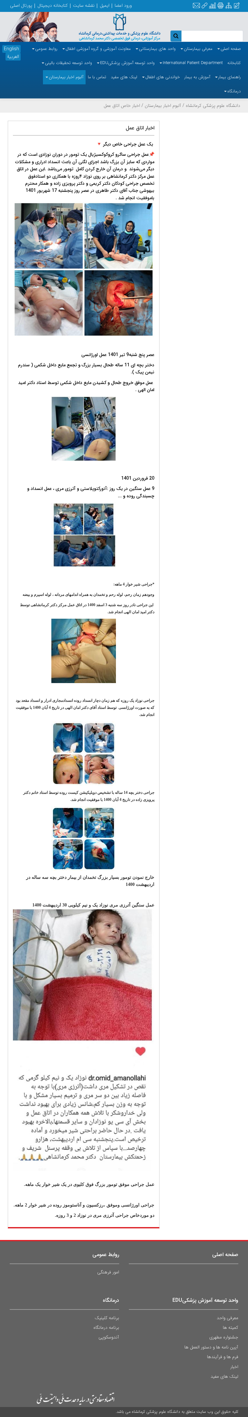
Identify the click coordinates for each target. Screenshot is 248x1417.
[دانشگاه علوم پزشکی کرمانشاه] (113, 26)
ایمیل (104, 5)
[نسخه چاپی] (220, 5)
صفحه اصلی (225, 1255)
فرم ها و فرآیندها (222, 1356)
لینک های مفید (224, 1376)
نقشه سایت (84, 5)
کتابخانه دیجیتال (52, 5)
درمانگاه (111, 1300)
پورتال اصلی (21, 5)
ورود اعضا (123, 5)
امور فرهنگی (108, 1272)
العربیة (13, 57)
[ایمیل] (196, 6)
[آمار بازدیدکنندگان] (212, 6)
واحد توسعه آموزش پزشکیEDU (205, 1300)
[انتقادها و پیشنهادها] (236, 6)
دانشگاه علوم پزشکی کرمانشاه (213, 105)
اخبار (234, 1366)
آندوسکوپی (108, 1337)
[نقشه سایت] (228, 6)
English (11, 49)
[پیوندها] (204, 6)
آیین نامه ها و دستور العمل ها (211, 1347)
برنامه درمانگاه (106, 1327)
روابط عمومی (105, 1255)
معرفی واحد (227, 1317)
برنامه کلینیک (107, 1317)
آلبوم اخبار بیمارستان (163, 105)
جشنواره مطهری (223, 1337)
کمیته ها (230, 1327)
